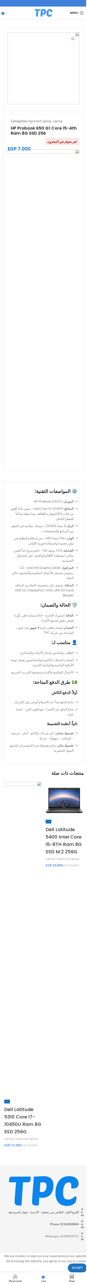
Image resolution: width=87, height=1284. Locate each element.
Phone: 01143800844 (64, 1224)
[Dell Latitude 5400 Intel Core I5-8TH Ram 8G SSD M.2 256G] (64, 800)
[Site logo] (43, 12)
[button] (49, 874)
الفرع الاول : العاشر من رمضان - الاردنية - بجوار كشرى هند (43, 1212)
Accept (77, 1267)
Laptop (58, 121)
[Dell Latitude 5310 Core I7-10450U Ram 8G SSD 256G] (22, 940)
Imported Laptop (39, 121)
